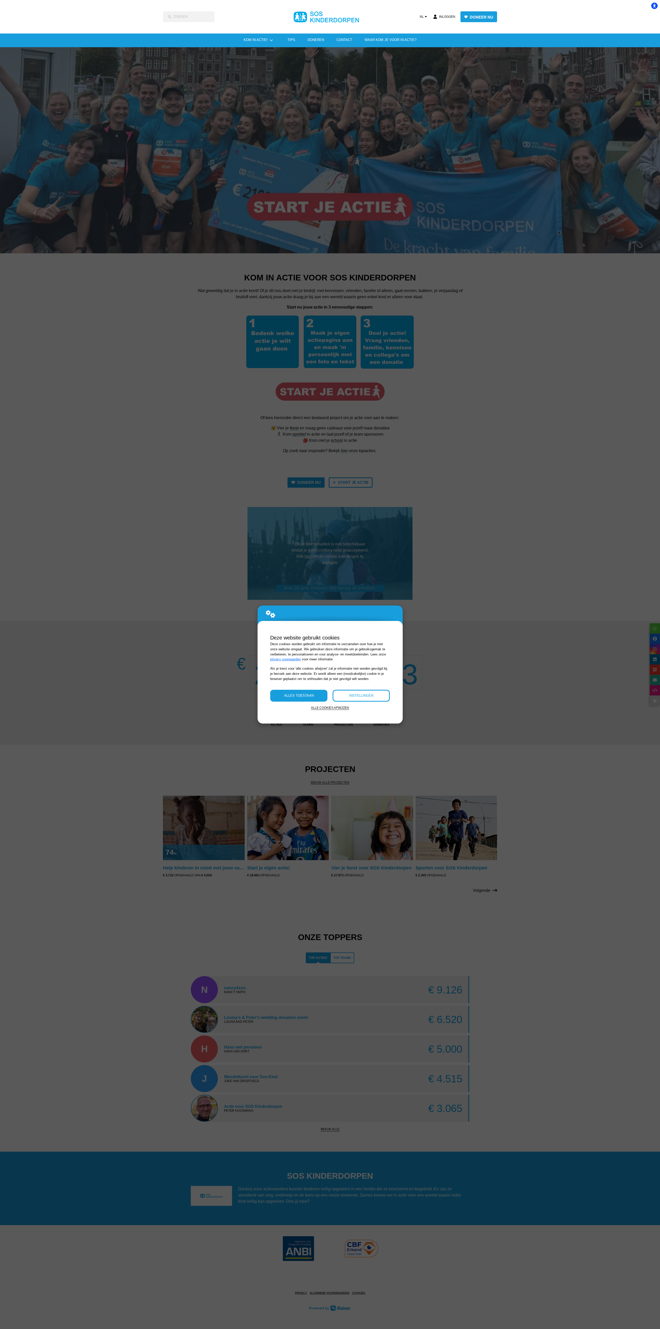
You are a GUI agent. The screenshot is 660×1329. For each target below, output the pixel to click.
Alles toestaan (299, 695)
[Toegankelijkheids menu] (654, 6)
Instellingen (361, 695)
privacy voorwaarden (285, 659)
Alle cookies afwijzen (330, 707)
